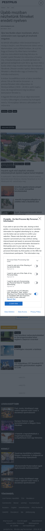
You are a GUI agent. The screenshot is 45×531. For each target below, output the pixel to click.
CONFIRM (13, 304)
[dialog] (22, 265)
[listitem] (22, 260)
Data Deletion (9, 312)
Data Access (22, 312)
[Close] (40, 219)
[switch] (36, 266)
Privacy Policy (36, 312)
